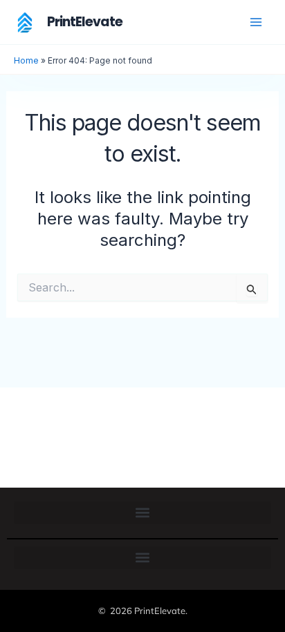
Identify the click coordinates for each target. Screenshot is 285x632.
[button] (142, 512)
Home (26, 60)
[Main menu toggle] (256, 22)
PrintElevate (84, 21)
